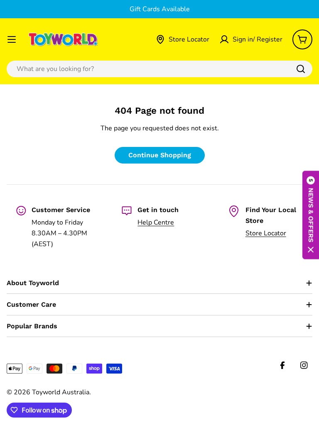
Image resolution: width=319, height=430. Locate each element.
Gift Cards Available (160, 9)
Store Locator (265, 233)
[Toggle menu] (12, 39)
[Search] (301, 69)
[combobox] (159, 69)
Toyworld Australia (60, 392)
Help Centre (155, 222)
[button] (310, 215)
